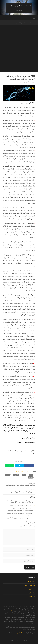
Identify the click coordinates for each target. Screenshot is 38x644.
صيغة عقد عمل (30, 581)
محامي (11, 611)
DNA (31, 475)
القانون (30, 477)
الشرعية (7, 475)
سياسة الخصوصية (20, 632)
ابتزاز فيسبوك (31, 596)
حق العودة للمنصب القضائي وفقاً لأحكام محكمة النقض (20, 484)
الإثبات (23, 475)
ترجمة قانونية (31, 592)
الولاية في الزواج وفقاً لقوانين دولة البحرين (21, 505)
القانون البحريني (28, 471)
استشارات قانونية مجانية (19, 5)
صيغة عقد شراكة (30, 585)
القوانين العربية (20, 471)
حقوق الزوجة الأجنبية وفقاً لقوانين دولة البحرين (20, 518)
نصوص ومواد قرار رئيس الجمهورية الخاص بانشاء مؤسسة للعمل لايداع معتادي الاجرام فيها (19, 501)
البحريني (16, 475)
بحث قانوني (32, 589)
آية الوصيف (26, 82)
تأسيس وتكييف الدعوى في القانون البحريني (23, 491)
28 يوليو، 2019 (32, 82)
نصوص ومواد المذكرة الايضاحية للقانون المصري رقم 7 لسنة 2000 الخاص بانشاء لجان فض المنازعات (18, 509)
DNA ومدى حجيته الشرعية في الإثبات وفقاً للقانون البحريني (20, 77)
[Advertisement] (19, 53)
